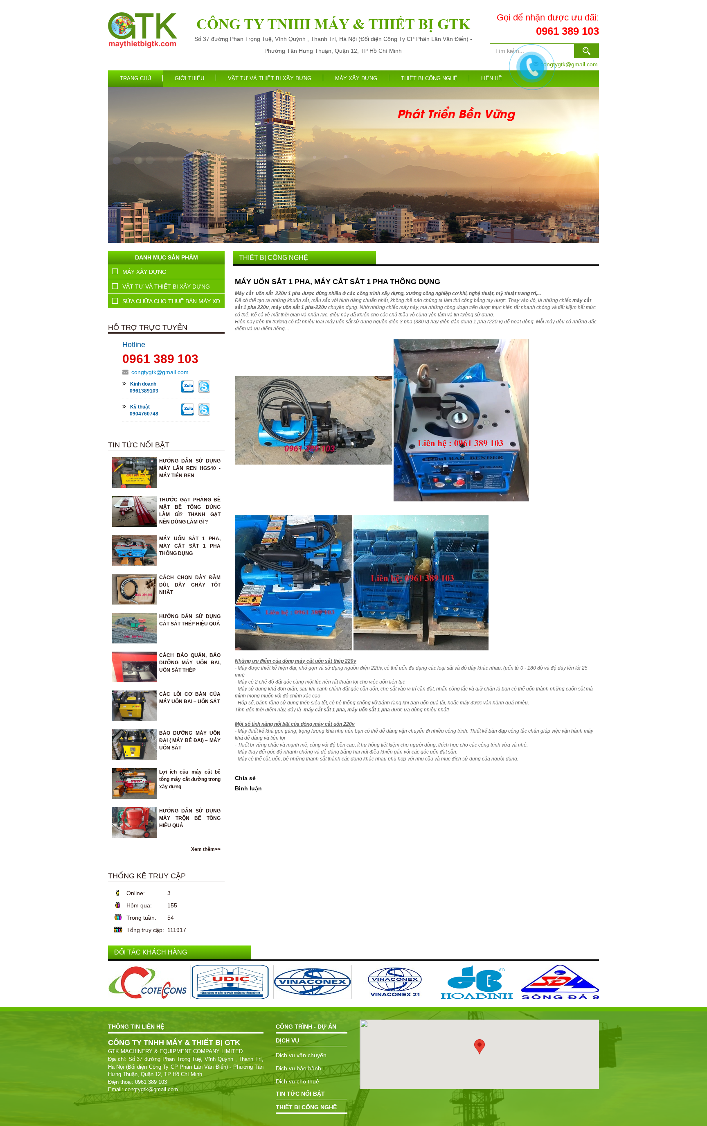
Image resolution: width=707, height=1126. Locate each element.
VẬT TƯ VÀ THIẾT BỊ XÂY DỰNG (269, 78)
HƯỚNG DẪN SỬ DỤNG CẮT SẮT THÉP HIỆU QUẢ (304, 845)
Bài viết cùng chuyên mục (280, 811)
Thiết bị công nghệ (429, 78)
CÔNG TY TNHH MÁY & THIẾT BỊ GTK (333, 24)
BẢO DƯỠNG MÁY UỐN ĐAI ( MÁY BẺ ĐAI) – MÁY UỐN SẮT (317, 868)
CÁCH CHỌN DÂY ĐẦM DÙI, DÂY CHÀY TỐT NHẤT (304, 838)
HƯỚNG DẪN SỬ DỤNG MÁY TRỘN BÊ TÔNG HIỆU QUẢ (312, 883)
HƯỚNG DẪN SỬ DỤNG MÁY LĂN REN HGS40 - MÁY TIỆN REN (321, 822)
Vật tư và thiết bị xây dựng (166, 286)
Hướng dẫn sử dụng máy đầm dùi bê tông (291, 891)
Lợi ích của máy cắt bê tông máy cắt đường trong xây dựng (312, 876)
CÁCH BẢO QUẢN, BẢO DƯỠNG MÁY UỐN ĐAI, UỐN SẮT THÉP (321, 853)
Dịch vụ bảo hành (298, 1068)
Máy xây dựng (144, 272)
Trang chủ (135, 78)
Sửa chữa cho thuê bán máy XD (171, 301)
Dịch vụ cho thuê (297, 1081)
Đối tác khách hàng (150, 952)
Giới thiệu (189, 78)
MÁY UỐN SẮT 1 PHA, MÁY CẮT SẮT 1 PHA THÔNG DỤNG (190, 546)
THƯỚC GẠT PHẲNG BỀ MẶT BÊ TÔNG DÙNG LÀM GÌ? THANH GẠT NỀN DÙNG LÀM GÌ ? (354, 830)
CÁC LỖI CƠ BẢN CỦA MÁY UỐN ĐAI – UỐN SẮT (302, 860)
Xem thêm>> (206, 849)
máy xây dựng (356, 78)
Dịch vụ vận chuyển (301, 1055)
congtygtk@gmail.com (160, 372)
